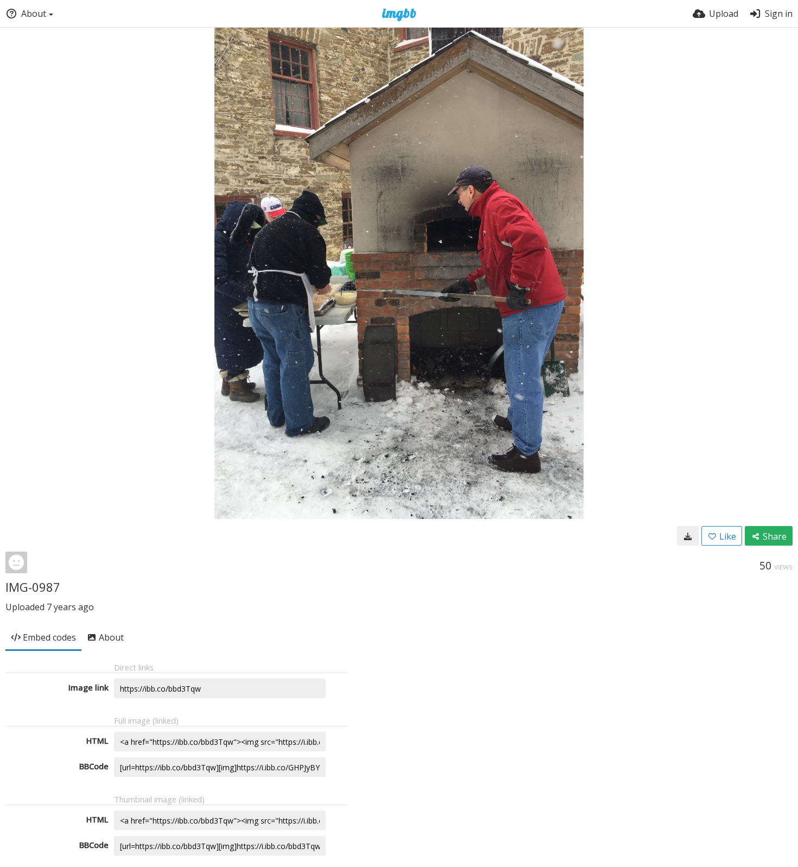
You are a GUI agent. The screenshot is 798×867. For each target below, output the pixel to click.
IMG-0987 (32, 587)
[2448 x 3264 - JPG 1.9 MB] (688, 536)
